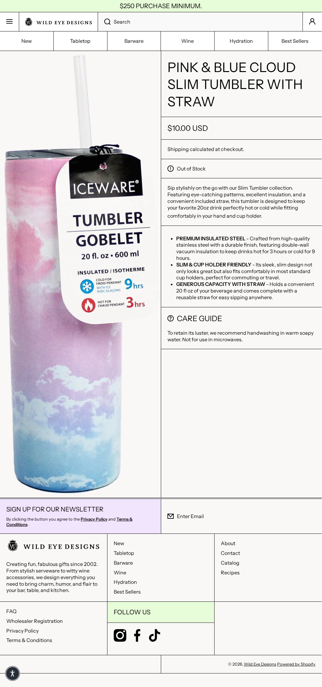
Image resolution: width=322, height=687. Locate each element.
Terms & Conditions (29, 640)
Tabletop (124, 553)
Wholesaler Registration (34, 621)
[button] (12, 673)
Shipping (178, 149)
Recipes (230, 572)
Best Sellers (127, 592)
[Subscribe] (312, 516)
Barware (123, 563)
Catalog (230, 563)
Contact (230, 553)
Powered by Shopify (296, 664)
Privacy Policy (22, 631)
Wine (120, 572)
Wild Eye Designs (260, 664)
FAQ (11, 611)
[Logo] (58, 21)
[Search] (104, 21)
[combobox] (200, 21)
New (119, 543)
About (228, 543)
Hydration (125, 582)
